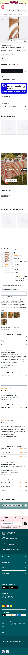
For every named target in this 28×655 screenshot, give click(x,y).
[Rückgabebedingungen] (25, 100)
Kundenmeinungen (5, 623)
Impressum (6, 624)
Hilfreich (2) (10, 405)
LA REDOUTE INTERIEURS (6, 45)
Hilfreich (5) (10, 480)
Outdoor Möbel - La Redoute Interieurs (12, 505)
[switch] (16, 87)
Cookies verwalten (21, 623)
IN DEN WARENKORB (12, 71)
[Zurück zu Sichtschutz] (2, 18)
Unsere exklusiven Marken (8, 579)
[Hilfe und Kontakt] (25, 103)
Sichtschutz (5, 14)
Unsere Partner (5, 573)
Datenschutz (14, 623)
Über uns (4, 567)
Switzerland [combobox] (6, 632)
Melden (19, 334)
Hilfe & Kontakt (6, 556)
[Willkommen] (21, 6)
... (1, 14)
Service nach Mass (6, 562)
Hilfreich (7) (10, 372)
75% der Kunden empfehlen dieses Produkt (20, 280)
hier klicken (18, 527)
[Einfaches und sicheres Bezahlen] (25, 106)
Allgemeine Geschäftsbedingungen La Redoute (11, 621)
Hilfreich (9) (10, 334)
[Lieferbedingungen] (25, 97)
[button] (25, 6)
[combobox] (14, 286)
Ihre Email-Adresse (6, 520)
